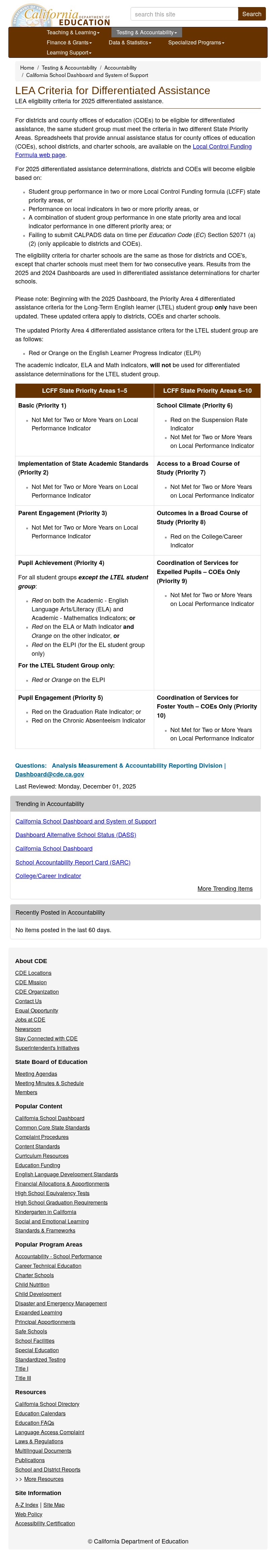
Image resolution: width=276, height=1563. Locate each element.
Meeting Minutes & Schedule (49, 1083)
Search (252, 13)
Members (26, 1092)
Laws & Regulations (39, 1441)
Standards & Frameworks (45, 1230)
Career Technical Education (48, 1265)
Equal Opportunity (36, 1010)
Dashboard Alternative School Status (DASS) (75, 834)
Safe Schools (31, 1331)
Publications (30, 1460)
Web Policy (28, 1514)
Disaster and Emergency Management (61, 1303)
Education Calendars (40, 1413)
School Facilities (35, 1340)
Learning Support (67, 52)
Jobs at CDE (30, 1019)
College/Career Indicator (48, 875)
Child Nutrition (32, 1284)
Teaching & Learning (71, 32)
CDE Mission (31, 982)
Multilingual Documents (43, 1450)
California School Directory (47, 1404)
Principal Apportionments (45, 1322)
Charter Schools (34, 1275)
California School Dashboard (54, 848)
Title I (21, 1368)
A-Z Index (26, 1505)
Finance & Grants (68, 42)
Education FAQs (34, 1422)
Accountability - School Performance (58, 1256)
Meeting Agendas (36, 1073)
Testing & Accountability (145, 32)
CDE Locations (33, 973)
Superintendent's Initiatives (47, 1048)
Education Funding (37, 1165)
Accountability (120, 67)
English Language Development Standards (66, 1174)
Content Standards (37, 1146)
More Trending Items (225, 888)
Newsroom (28, 1029)
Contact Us (28, 1001)
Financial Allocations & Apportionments (62, 1183)
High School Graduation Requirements (61, 1202)
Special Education (37, 1350)
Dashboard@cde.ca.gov (49, 774)
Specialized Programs (194, 42)
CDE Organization (37, 991)
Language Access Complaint (49, 1432)
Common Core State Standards (52, 1127)
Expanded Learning (38, 1312)
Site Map (54, 1505)
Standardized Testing (40, 1359)
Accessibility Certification (45, 1523)
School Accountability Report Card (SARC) (73, 861)
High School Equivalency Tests (52, 1193)
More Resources (44, 1479)
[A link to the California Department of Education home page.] (59, 15)
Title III (23, 1378)
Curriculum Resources (42, 1155)
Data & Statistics (128, 42)
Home (27, 67)
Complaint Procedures (42, 1137)
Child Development (38, 1294)
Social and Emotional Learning (52, 1221)
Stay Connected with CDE (46, 1038)
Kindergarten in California (45, 1212)
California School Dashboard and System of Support (87, 74)
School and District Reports (47, 1469)
